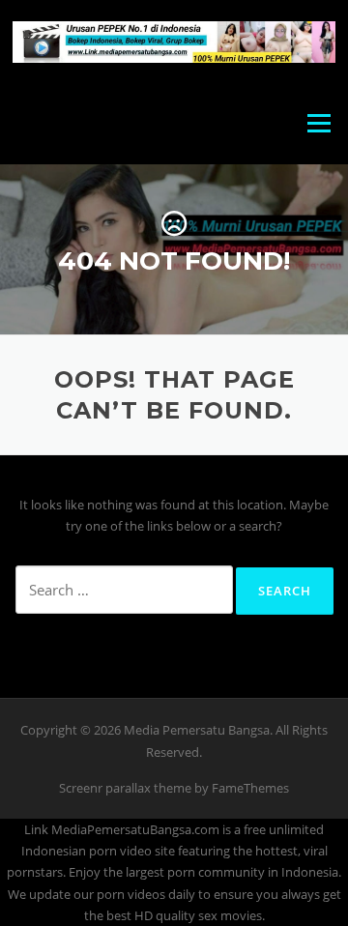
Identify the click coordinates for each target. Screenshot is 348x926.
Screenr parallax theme (125, 787)
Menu (318, 122)
